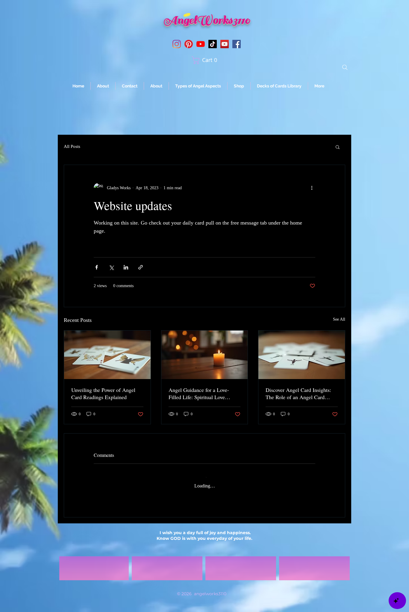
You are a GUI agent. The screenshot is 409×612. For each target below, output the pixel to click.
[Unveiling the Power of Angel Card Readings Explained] (107, 355)
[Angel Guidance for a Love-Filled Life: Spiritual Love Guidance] (204, 355)
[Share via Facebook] (96, 267)
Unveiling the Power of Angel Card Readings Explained (103, 393)
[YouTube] (200, 44)
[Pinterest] (188, 44)
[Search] (345, 67)
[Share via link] (140, 267)
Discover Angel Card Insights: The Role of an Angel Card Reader (298, 393)
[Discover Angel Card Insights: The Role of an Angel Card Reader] (301, 355)
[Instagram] (176, 44)
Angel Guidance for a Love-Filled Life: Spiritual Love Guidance (199, 393)
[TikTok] (212, 44)
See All (339, 319)
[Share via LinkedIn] (126, 267)
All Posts (72, 146)
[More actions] (311, 187)
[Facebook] (236, 44)
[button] (206, 60)
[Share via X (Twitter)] (111, 267)
